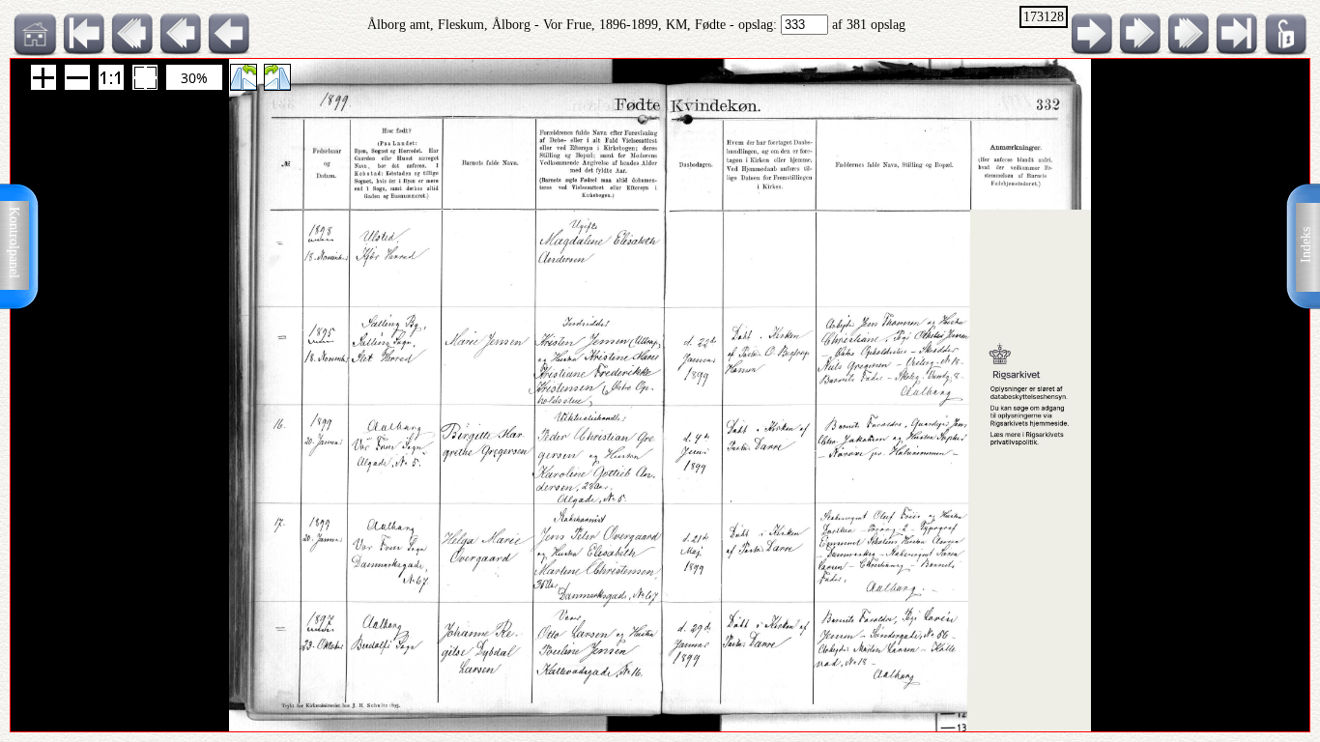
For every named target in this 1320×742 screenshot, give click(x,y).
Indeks (1306, 245)
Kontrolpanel (14, 242)
